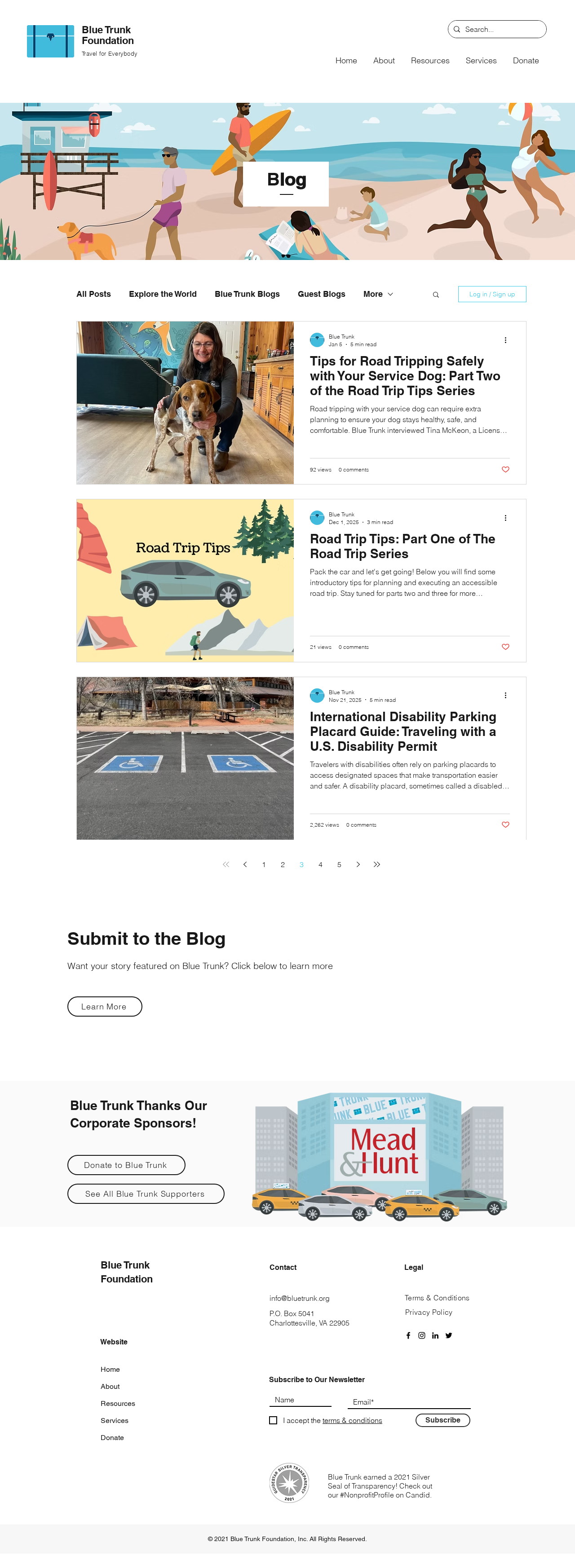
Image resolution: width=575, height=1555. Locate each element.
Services (114, 1420)
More (373, 294)
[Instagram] (421, 1335)
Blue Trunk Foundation (108, 35)
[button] (384, 56)
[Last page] (377, 864)
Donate (112, 1437)
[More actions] (508, 340)
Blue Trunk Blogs (247, 294)
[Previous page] (245, 864)
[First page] (226, 864)
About (110, 1386)
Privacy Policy (428, 1312)
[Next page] (358, 864)
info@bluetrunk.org (300, 1298)
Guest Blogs (321, 294)
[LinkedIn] (435, 1335)
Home (110, 1369)
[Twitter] (448, 1335)
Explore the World (163, 294)
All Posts (93, 294)
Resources (118, 1403)
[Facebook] (408, 1335)
